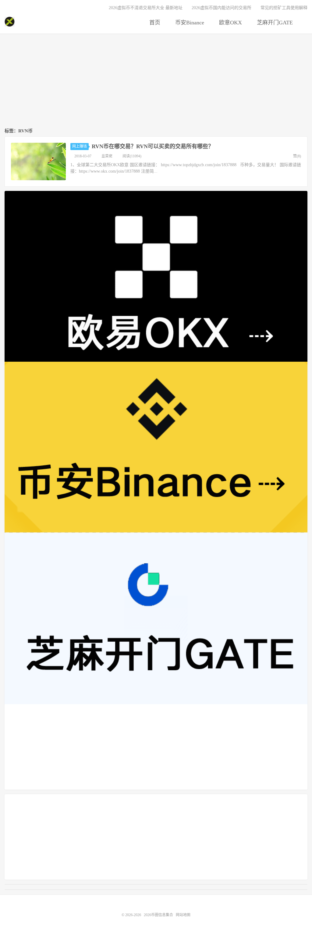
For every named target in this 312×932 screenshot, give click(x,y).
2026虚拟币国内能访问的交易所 (221, 7)
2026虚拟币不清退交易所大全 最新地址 (146, 7)
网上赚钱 (79, 146)
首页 (154, 23)
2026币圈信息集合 (10, 22)
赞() (297, 156)
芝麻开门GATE (274, 23)
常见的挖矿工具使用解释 (284, 7)
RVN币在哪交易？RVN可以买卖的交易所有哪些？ (153, 146)
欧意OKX (230, 23)
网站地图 (183, 915)
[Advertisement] (156, 81)
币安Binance (189, 23)
